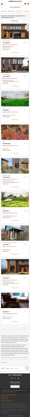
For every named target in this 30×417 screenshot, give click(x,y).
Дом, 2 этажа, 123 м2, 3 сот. (10, 179)
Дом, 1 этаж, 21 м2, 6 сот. (9, 246)
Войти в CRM (4, 398)
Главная (7, 368)
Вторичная (3, 11)
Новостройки (11, 11)
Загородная (19, 11)
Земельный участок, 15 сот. (10, 213)
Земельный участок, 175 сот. (10, 145)
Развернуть (4, 362)
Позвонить (16, 52)
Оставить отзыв (5, 396)
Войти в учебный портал (7, 400)
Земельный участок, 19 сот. (10, 313)
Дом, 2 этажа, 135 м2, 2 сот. (10, 78)
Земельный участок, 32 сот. (10, 112)
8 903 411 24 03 (15, 382)
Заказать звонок (9, 2)
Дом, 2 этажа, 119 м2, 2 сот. (10, 44)
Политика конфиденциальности (8, 394)
